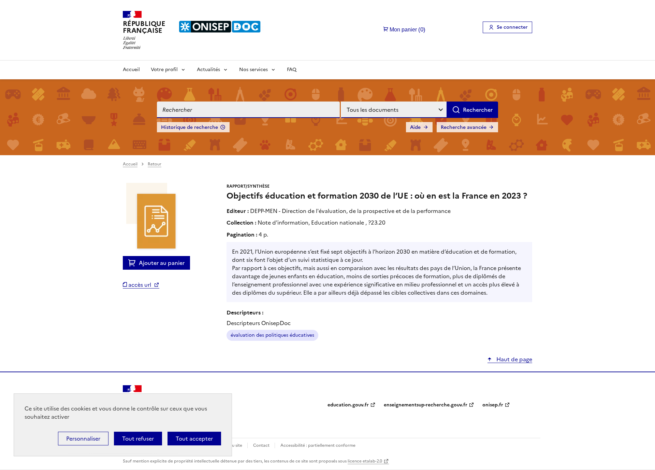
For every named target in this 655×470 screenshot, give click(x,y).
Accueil (131, 69)
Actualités (208, 69)
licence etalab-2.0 (365, 461)
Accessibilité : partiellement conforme (317, 445)
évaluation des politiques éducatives (272, 335)
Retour (154, 164)
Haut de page (513, 359)
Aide (415, 127)
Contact (262, 445)
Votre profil (164, 69)
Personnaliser (83, 438)
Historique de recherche (189, 127)
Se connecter (512, 27)
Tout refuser (138, 438)
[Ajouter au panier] (133, 263)
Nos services (253, 69)
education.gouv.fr (348, 404)
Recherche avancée (463, 127)
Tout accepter (194, 438)
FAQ (291, 69)
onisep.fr (492, 404)
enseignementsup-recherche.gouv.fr (425, 404)
